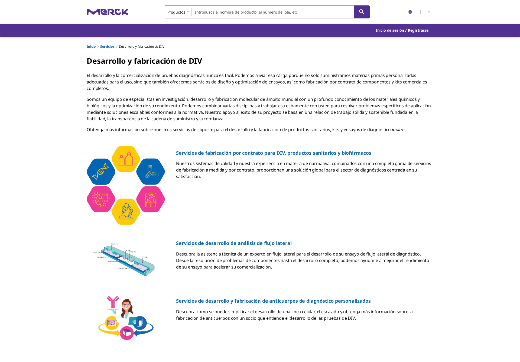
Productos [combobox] (176, 12)
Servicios (107, 46)
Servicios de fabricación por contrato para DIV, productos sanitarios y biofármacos (273, 153)
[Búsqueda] (362, 11)
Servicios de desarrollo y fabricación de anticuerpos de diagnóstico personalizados (273, 301)
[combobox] (267, 11)
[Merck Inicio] (107, 12)
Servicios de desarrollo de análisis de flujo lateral (234, 243)
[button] (402, 30)
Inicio (91, 46)
